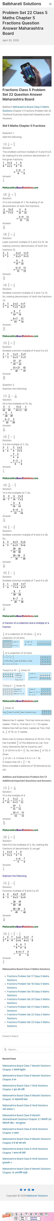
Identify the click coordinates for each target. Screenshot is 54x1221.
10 (41, 1214)
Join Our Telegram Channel (33, 1218)
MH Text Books (22, 1218)
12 (15, 1218)
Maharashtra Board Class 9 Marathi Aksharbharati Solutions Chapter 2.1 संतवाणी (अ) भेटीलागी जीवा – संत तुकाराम (27, 1119)
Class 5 (15, 1036)
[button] (27, 1216)
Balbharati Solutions (37, 1195)
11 (46, 1214)
